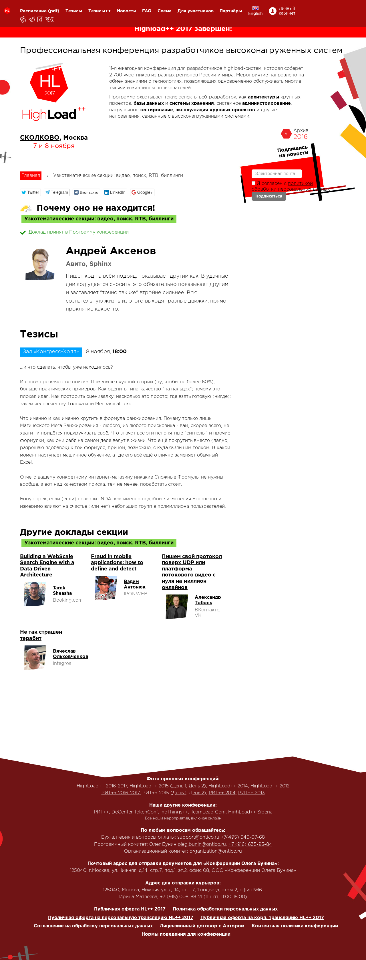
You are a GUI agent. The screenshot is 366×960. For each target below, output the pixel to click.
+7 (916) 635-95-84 (250, 844)
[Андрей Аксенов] (40, 264)
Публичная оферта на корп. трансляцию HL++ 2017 (262, 918)
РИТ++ (101, 812)
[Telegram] (32, 19)
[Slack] (23, 19)
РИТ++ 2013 (251, 793)
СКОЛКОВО (39, 138)
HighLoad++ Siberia (250, 812)
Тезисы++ (99, 11)
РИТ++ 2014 (222, 793)
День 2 (196, 786)
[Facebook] (40, 19)
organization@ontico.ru (216, 851)
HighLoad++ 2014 (228, 786)
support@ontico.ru (198, 837)
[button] (30, 192)
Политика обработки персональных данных (225, 909)
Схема (165, 11)
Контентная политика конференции (295, 926)
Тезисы (73, 11)
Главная (30, 175)
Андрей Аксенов (111, 251)
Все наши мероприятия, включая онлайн (183, 818)
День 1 (179, 786)
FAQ (147, 11)
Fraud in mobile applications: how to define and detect (117, 562)
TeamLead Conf (208, 812)
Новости (126, 11)
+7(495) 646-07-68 (243, 837)
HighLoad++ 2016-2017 (102, 786)
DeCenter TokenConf (135, 812)
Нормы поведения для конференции (186, 934)
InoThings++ (174, 812)
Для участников (196, 11)
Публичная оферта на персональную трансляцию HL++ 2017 (120, 918)
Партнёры (231, 11)
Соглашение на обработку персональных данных (93, 926)
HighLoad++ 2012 (269, 786)
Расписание (33, 11)
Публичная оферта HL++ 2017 (130, 909)
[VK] (49, 19)
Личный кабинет (287, 11)
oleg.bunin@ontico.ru (202, 844)
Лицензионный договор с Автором (202, 926)
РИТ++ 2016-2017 (121, 793)
